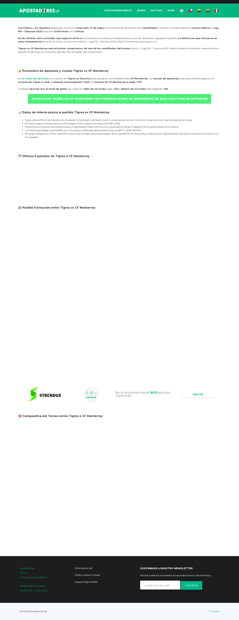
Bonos (141, 10)
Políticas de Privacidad (32, 585)
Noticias (156, 10)
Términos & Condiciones (33, 590)
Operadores (27, 568)
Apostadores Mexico (118, 10)
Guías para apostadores (33, 577)
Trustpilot (214, 611)
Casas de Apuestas (37, 78)
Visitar (198, 394)
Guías (171, 10)
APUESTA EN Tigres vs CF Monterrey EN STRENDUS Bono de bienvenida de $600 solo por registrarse (119, 99)
